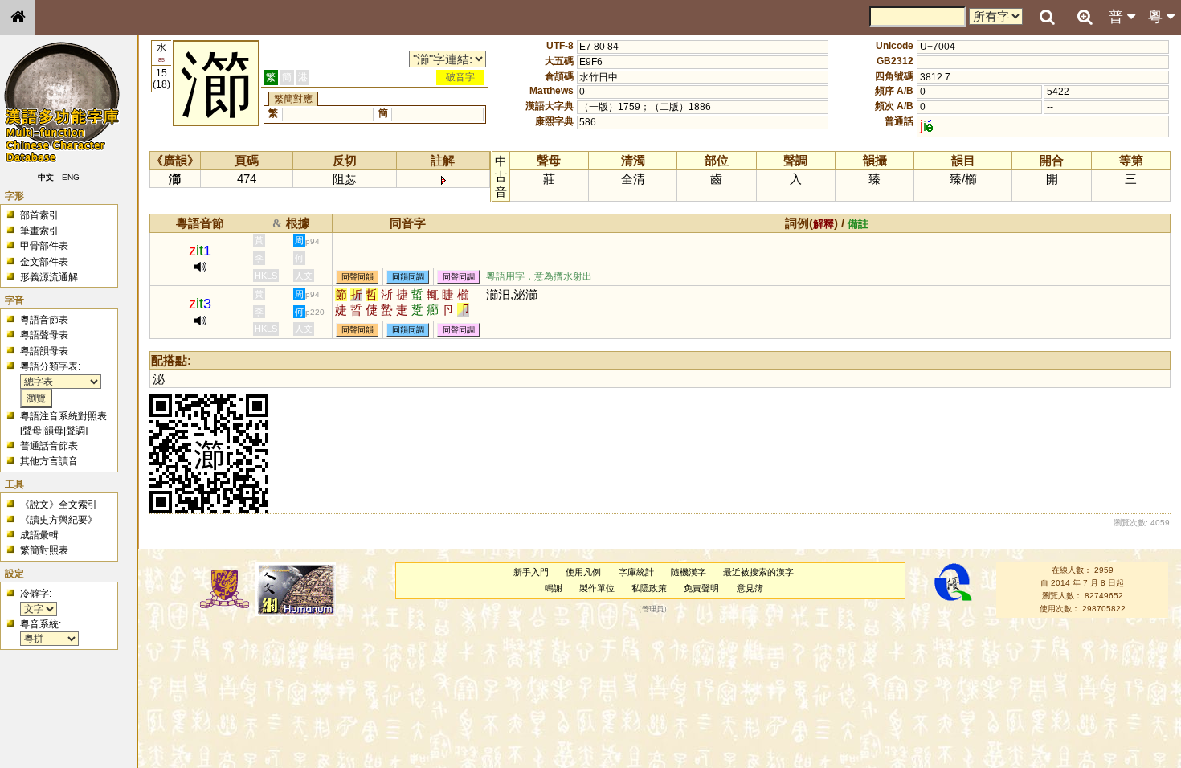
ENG (71, 177)
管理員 (653, 609)
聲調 (75, 430)
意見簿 (750, 588)
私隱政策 (649, 588)
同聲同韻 (357, 276)
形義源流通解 (49, 277)
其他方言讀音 (49, 461)
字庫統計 (636, 572)
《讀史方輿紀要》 (58, 519)
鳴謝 (553, 588)
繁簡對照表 (44, 550)
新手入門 (531, 572)
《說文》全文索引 (58, 504)
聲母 (32, 430)
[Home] (17, 17)
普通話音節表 (49, 445)
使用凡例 (583, 572)
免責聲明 (701, 588)
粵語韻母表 (44, 351)
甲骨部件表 (44, 245)
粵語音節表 (44, 319)
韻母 (53, 430)
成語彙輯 (39, 535)
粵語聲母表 (44, 335)
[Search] (1047, 17)
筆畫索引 (39, 230)
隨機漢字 (688, 572)
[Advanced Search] (1084, 17)
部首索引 (39, 215)
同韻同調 (408, 276)
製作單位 (597, 588)
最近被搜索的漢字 (758, 572)
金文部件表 (44, 262)
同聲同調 (459, 276)
